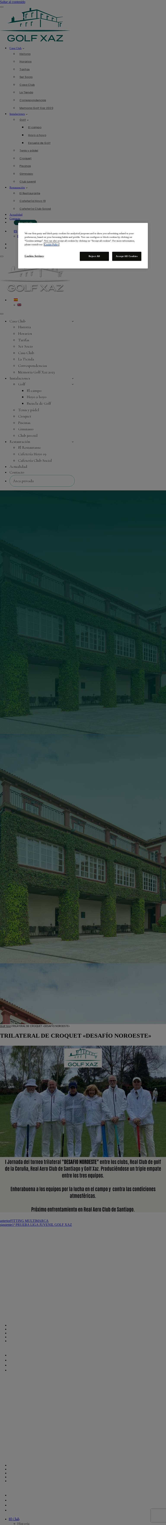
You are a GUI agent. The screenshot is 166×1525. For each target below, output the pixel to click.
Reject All (94, 256)
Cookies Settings (34, 256)
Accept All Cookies (126, 256)
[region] (83, 245)
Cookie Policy (51, 244)
